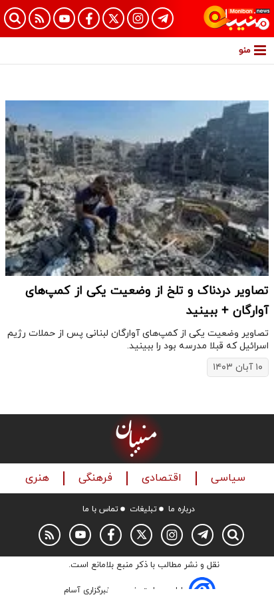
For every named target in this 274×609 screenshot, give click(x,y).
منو (245, 50)
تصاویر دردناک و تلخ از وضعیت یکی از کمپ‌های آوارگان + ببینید (147, 301)
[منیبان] (237, 19)
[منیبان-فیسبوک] (89, 18)
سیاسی (230, 478)
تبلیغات (143, 509)
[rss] (40, 18)
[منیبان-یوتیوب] (64, 18)
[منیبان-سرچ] (233, 535)
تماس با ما (100, 509)
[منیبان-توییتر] (113, 18)
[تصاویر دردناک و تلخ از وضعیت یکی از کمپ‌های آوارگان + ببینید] (137, 188)
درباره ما (181, 509)
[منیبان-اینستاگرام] (138, 18)
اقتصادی (163, 478)
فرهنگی (97, 478)
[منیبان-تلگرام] (163, 18)
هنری (39, 478)
